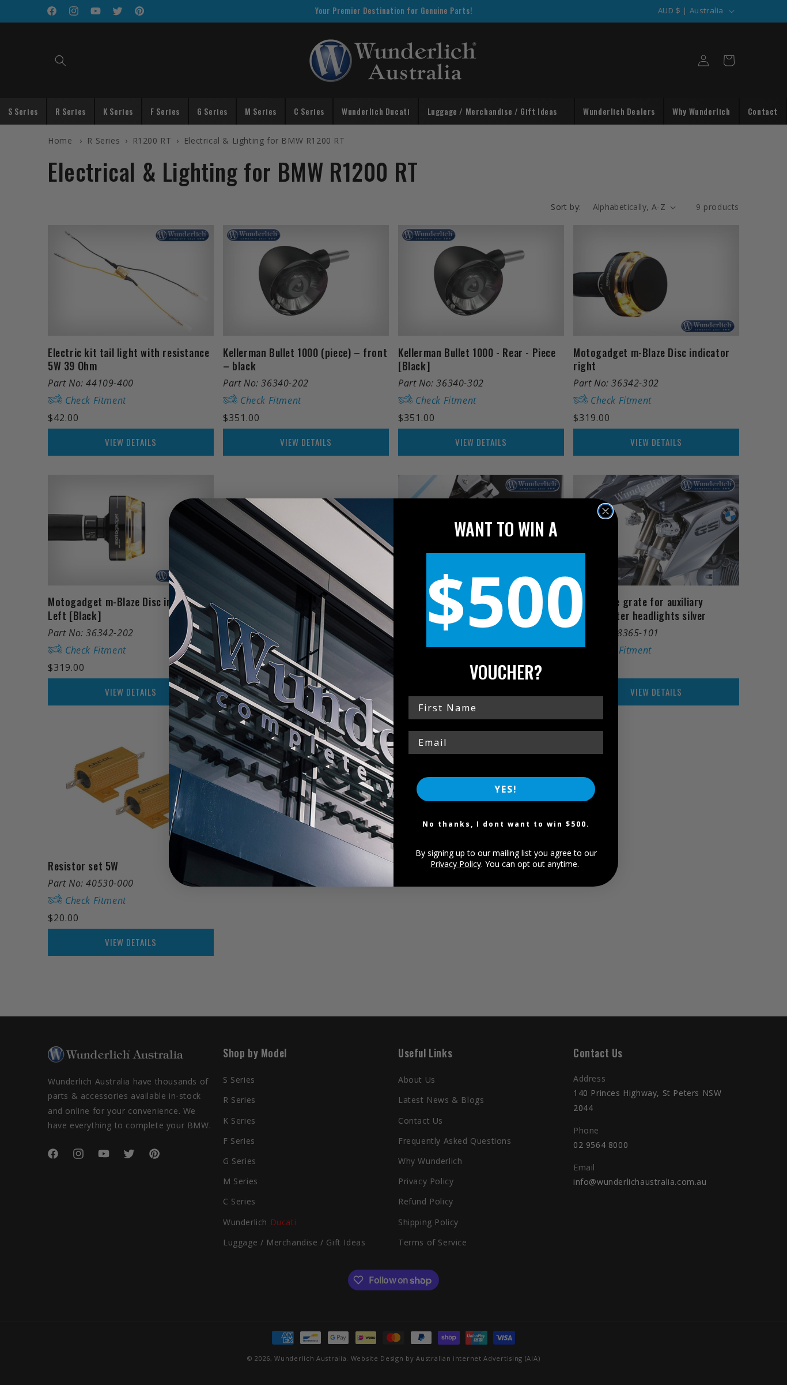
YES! (505, 789)
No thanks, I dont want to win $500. (506, 824)
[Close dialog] (605, 511)
